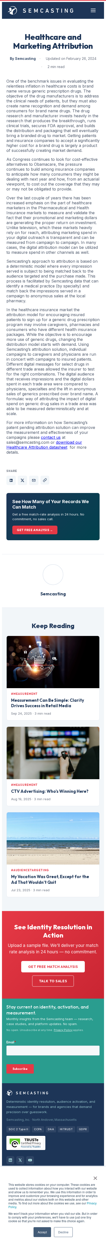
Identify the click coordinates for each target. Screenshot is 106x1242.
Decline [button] (63, 1232)
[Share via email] (33, 480)
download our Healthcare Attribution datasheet (44, 445)
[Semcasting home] (40, 10)
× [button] (95, 1176)
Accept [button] (42, 1232)
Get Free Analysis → (35, 530)
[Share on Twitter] (22, 480)
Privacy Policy (63, 1030)
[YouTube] (30, 1160)
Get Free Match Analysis (53, 966)
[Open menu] (93, 10)
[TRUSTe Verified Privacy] (25, 1143)
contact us (51, 437)
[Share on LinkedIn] (11, 480)
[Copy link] (44, 480)
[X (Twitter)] (20, 1160)
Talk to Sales (53, 981)
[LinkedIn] (10, 1160)
